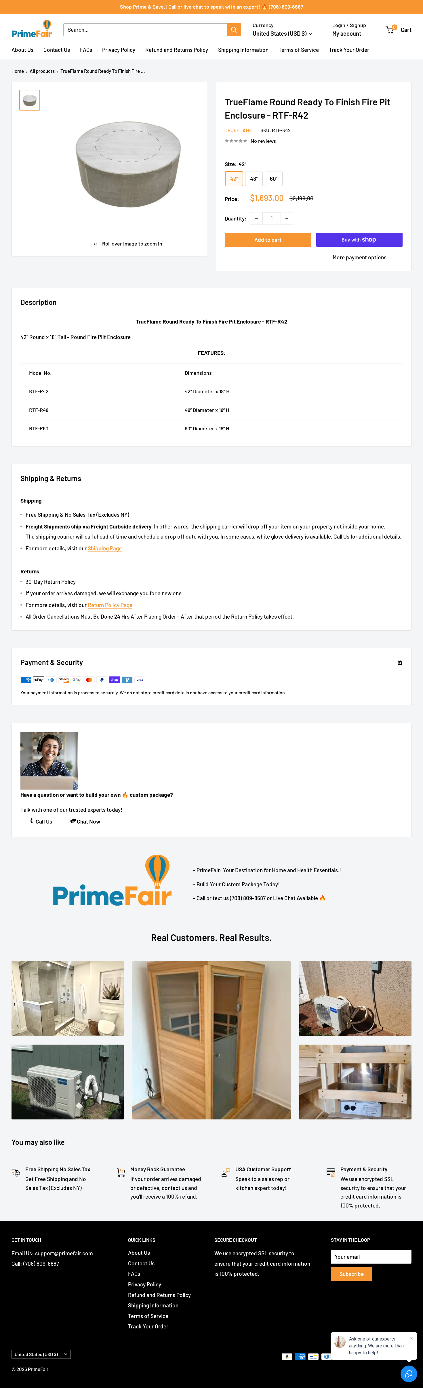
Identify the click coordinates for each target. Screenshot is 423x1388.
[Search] (234, 29)
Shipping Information (243, 49)
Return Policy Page (110, 605)
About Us (22, 49)
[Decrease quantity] (256, 218)
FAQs (86, 49)
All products (42, 71)
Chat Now (88, 821)
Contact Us (56, 49)
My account (346, 33)
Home (18, 71)
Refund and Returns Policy (176, 49)
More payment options (359, 257)
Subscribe (352, 1274)
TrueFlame (238, 130)
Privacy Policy (118, 49)
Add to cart (267, 239)
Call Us (44, 821)
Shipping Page (105, 548)
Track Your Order (349, 49)
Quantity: (236, 218)
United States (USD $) (36, 1354)
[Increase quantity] (287, 218)
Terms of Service (299, 49)
